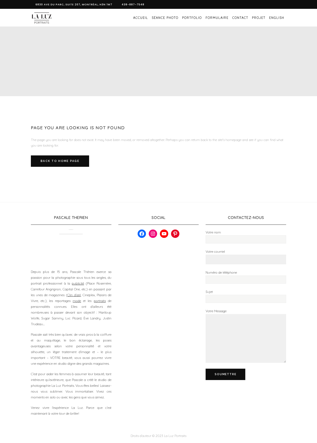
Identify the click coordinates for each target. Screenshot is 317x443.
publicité (78, 283)
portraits (100, 301)
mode (77, 301)
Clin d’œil (74, 295)
